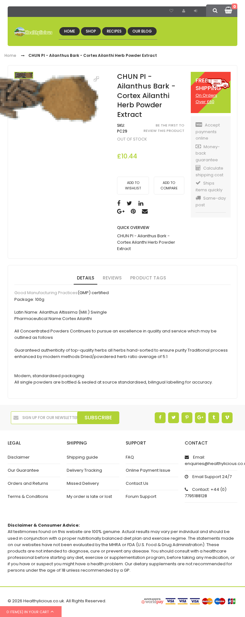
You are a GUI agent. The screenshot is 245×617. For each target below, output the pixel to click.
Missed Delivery (83, 483)
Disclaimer (19, 457)
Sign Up (184, 10)
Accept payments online (208, 131)
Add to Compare (169, 185)
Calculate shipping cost (209, 171)
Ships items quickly (209, 186)
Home (10, 55)
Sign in (198, 11)
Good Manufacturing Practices (46, 293)
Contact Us (137, 483)
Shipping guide (82, 457)
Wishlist (172, 10)
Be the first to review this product (164, 128)
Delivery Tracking (84, 470)
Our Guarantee (23, 470)
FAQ (130, 457)
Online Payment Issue (148, 470)
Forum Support (141, 496)
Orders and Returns (28, 483)
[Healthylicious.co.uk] (33, 32)
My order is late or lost (89, 496)
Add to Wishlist (133, 185)
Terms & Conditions (28, 496)
